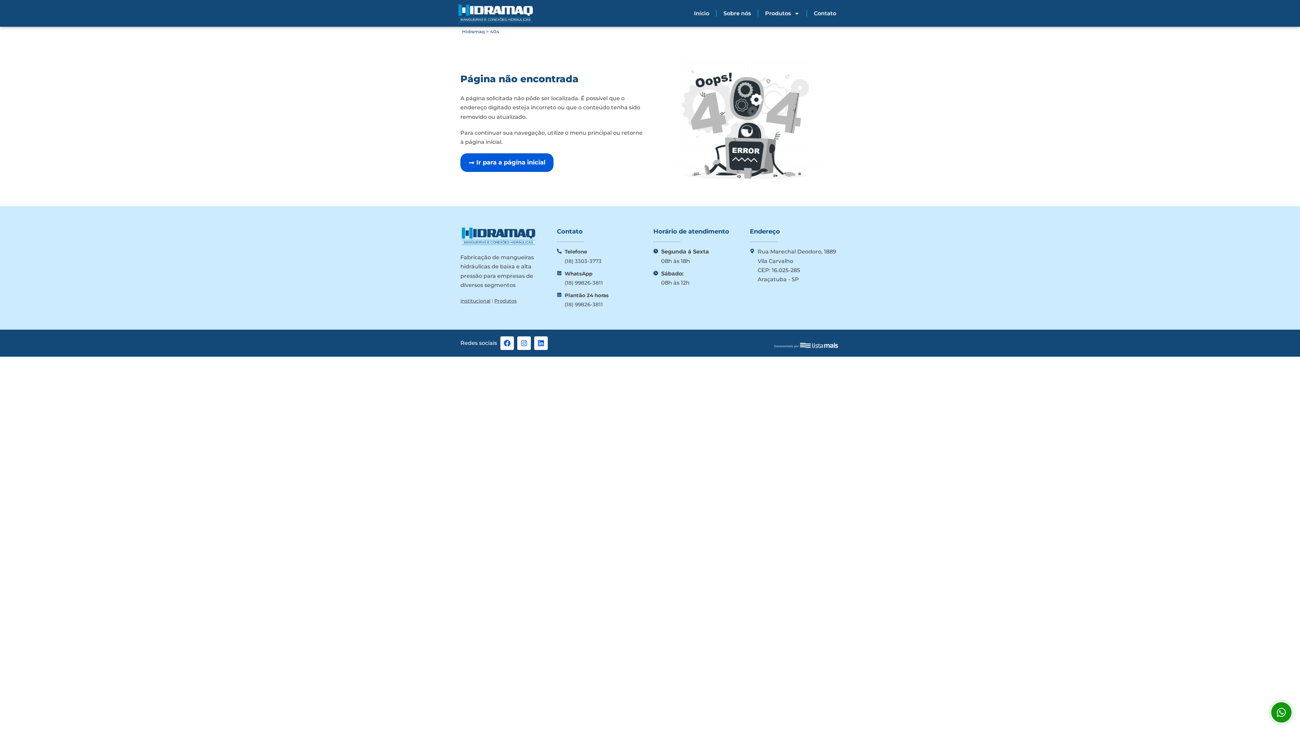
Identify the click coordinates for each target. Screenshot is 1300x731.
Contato (825, 13)
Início (701, 13)
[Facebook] (507, 343)
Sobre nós (737, 13)
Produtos (778, 13)
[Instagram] (524, 343)
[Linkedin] (541, 343)
